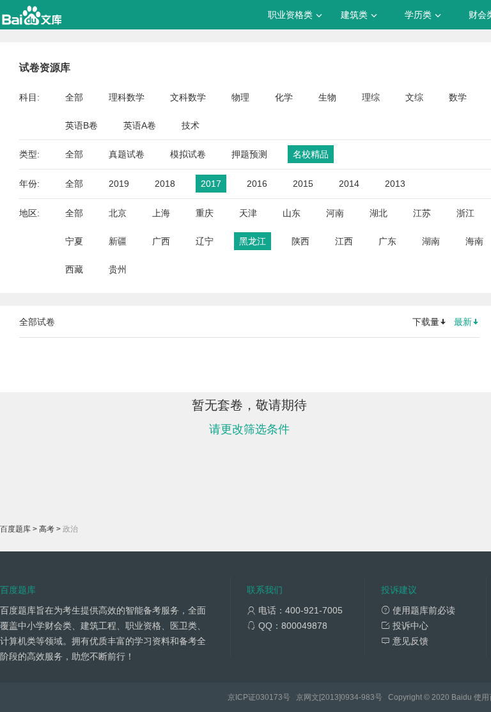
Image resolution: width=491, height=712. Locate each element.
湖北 (378, 213)
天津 (248, 213)
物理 (240, 97)
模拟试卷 (188, 154)
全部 (74, 97)
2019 (119, 183)
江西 (344, 241)
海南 (474, 241)
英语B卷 (81, 125)
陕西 (300, 241)
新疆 (118, 241)
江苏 (422, 213)
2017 (211, 183)
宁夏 (74, 241)
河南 (335, 213)
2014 (349, 183)
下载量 (425, 322)
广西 (161, 241)
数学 (458, 97)
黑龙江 (252, 241)
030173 (269, 697)
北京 (118, 213)
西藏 (74, 269)
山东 (291, 213)
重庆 (205, 213)
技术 (190, 125)
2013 (395, 183)
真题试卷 (126, 154)
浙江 (465, 213)
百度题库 (15, 529)
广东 (387, 241)
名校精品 (311, 154)
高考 (46, 529)
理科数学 (126, 97)
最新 (463, 322)
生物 (327, 97)
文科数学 (188, 97)
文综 (414, 97)
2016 (257, 183)
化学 (284, 97)
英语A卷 (139, 125)
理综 (371, 97)
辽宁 (205, 241)
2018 (165, 183)
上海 (161, 213)
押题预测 (249, 154)
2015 (303, 183)
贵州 (118, 269)
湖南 (431, 241)
